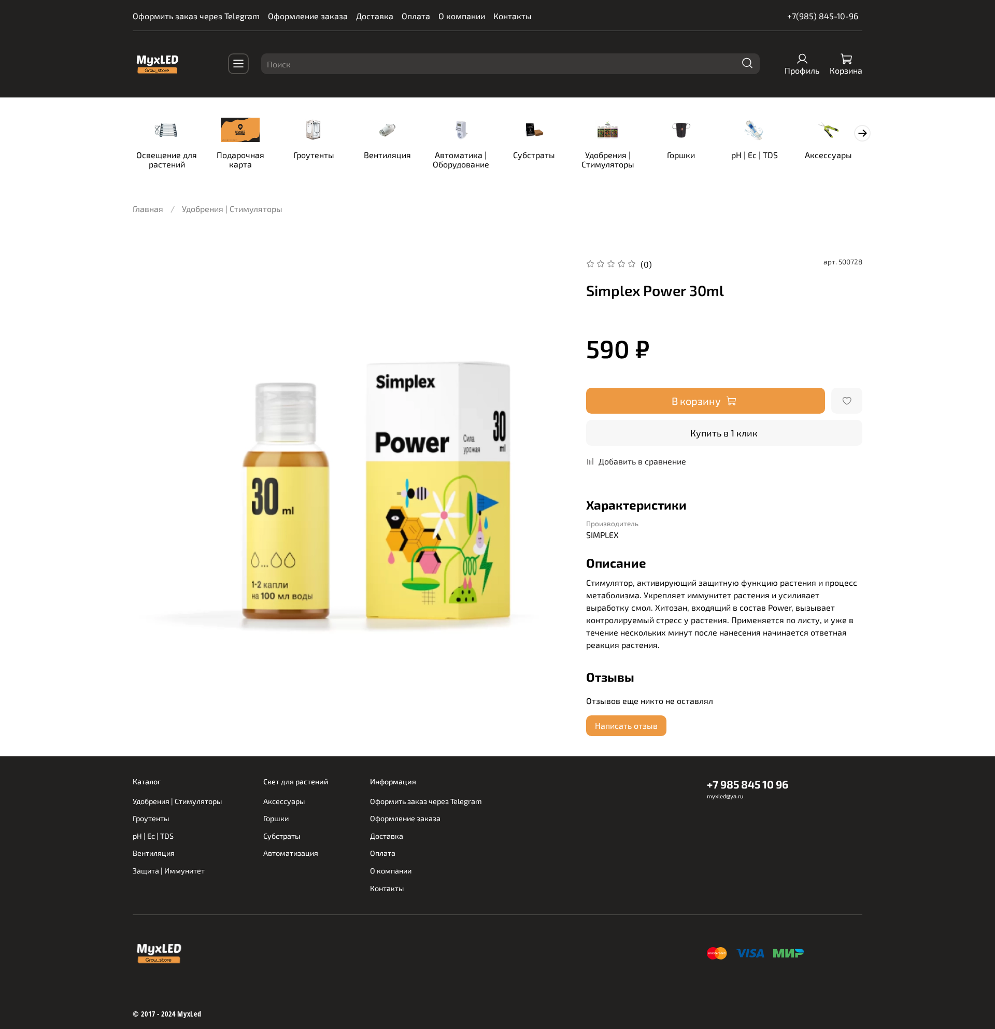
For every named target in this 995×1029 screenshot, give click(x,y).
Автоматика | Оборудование (461, 159)
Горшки (681, 155)
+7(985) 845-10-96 (822, 16)
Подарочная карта (240, 159)
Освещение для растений (166, 159)
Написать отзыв (626, 725)
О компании (461, 16)
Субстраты (534, 155)
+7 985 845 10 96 (747, 784)
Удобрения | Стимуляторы (607, 159)
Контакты (512, 16)
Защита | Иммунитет (169, 870)
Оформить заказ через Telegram (196, 16)
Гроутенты (313, 155)
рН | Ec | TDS (153, 835)
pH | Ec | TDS (754, 155)
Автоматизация (290, 853)
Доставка (374, 16)
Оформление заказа (308, 16)
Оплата (416, 16)
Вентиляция (387, 155)
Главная (148, 209)
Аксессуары (828, 155)
